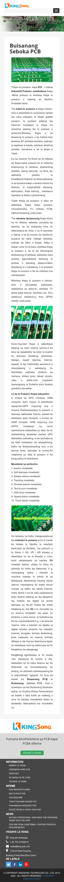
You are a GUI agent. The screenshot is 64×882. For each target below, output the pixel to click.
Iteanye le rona (32, 752)
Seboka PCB (34, 683)
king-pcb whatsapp (19, 837)
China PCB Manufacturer (38, 877)
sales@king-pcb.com (20, 846)
